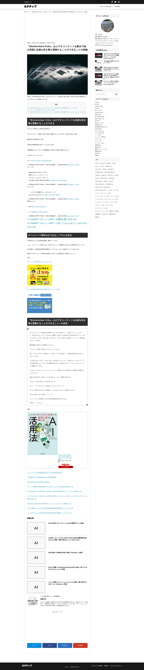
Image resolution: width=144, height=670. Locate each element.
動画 (117, 211)
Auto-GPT (98, 169)
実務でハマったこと (100, 149)
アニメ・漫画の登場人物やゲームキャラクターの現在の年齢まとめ (50, 486)
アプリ (116, 190)
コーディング (114, 196)
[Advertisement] (57, 30)
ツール (96, 135)
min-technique (98, 116)
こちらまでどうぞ (108, 45)
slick (96, 120)
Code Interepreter (109, 172)
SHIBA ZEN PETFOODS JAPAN (38, 482)
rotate (106, 181)
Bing (105, 169)
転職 (96, 155)
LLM (116, 175)
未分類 (96, 153)
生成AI (105, 214)
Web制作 (97, 124)
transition (106, 187)
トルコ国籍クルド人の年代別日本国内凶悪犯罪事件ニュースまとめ (50, 508)
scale (111, 181)
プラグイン (113, 202)
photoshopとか (98, 118)
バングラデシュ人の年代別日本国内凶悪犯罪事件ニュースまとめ (49, 513)
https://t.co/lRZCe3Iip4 (41, 212)
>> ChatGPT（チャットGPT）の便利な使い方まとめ (52, 219)
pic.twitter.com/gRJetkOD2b (58, 180)
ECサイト (97, 110)
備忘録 (96, 147)
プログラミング (99, 205)
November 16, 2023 (73, 164)
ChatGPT (97, 106)
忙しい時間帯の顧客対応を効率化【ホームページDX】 (43, 289)
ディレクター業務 (99, 137)
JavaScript (97, 112)
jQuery (96, 114)
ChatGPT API (99, 172)
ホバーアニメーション (101, 208)
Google (103, 175)
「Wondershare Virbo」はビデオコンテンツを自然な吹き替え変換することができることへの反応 (56, 112)
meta (97, 178)
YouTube (117, 6)
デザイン (97, 139)
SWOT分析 (109, 184)
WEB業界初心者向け (100, 126)
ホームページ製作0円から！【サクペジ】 (39, 261)
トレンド (97, 141)
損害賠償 (97, 151)
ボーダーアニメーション (101, 211)
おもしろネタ (98, 131)
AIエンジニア (99, 166)
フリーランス (98, 143)
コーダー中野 (98, 133)
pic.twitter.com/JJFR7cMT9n (51, 195)
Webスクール (98, 122)
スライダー (99, 199)
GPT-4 (110, 175)
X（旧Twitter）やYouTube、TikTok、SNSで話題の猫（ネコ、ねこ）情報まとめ (54, 491)
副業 (112, 211)
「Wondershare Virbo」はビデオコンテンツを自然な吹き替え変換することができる (52, 108)
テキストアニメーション (111, 199)
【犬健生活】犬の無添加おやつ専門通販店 (41, 477)
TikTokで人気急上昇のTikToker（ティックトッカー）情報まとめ (49, 503)
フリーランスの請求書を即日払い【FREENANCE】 (45, 472)
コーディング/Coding (105, 6)
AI (95, 102)
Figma (97, 175)
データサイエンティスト (101, 202)
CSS (96, 108)
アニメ (110, 190)
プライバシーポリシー (116, 665)
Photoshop (98, 181)
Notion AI (104, 178)
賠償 (97, 217)
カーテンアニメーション (102, 196)
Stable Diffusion (99, 184)
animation (108, 166)
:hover (102, 163)
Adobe (108, 163)
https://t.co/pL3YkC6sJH (38, 206)
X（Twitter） (39, 403)
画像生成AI (112, 214)
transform (98, 187)
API (96, 104)
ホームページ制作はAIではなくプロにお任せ (41, 110)
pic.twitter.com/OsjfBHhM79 (43, 160)
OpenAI (111, 178)
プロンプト (109, 205)
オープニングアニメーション (102, 193)
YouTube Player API (100, 190)
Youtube (97, 128)
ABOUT (106, 665)
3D (97, 163)
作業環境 (97, 145)
